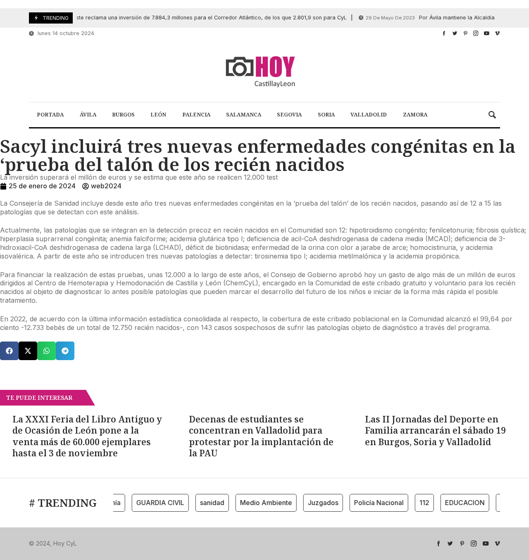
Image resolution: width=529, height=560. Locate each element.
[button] (9, 351)
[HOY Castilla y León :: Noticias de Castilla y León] (264, 71)
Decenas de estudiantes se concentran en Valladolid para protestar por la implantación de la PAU (261, 436)
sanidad (207, 502)
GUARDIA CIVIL (156, 502)
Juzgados (318, 502)
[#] (444, 33)
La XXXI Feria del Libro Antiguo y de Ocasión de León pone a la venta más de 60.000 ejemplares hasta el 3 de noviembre (87, 436)
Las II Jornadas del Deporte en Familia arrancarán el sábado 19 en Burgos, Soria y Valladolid (435, 430)
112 (420, 502)
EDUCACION (460, 502)
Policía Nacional (374, 502)
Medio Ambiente (262, 502)
